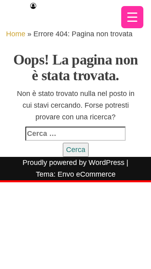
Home (15, 34)
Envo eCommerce (87, 174)
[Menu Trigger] (132, 17)
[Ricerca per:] (75, 134)
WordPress (106, 162)
